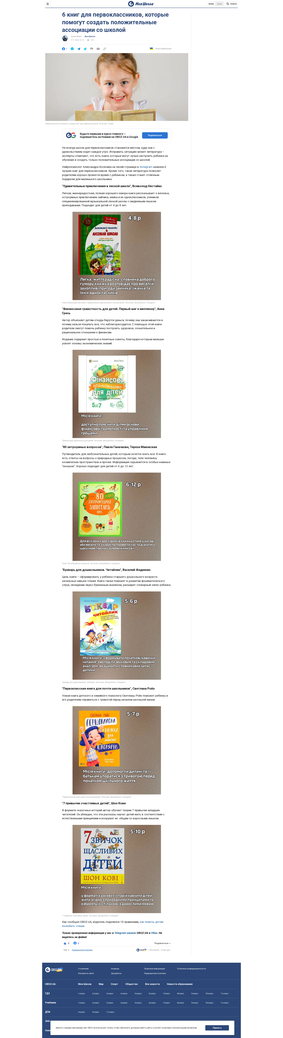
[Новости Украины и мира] (141, 950)
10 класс (209, 993)
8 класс (180, 993)
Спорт (114, 984)
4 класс (124, 993)
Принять (217, 1028)
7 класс (166, 993)
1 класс (81, 993)
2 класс (95, 993)
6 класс (152, 993)
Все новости (152, 984)
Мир (101, 984)
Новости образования (179, 984)
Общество (131, 984)
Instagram (146, 167)
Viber (154, 933)
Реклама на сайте (86, 973)
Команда (115, 969)
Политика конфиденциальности (191, 969)
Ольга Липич (76, 36)
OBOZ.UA (50, 984)
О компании (83, 969)
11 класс (224, 993)
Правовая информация (154, 969)
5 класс (138, 993)
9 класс (194, 993)
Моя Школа (90, 36)
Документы (116, 973)
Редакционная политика (82, 950)
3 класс (109, 993)
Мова (211, 4)
